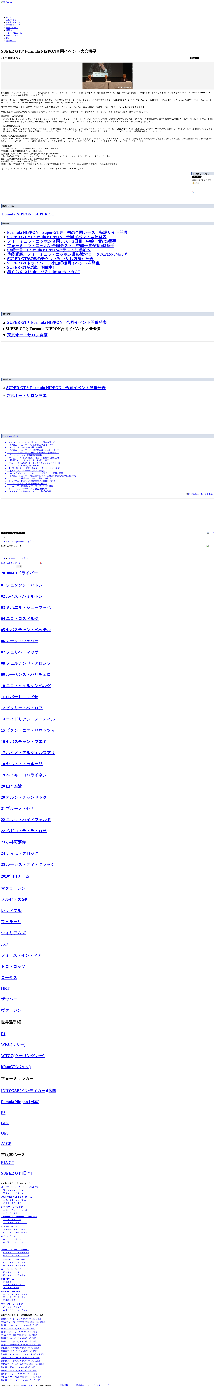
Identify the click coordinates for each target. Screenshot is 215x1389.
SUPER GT (44, 214)
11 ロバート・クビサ (19, 697)
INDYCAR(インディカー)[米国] (29, 1090)
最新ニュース (12, 28)
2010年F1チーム (15, 876)
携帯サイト (11, 41)
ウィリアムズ (13, 933)
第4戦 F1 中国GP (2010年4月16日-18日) (18, 1328)
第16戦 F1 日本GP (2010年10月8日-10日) (18, 1367)
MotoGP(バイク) (16, 1066)
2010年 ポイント (13, 22)
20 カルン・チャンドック (24, 797)
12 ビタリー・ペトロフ (22, 708)
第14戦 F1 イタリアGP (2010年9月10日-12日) (20, 1361)
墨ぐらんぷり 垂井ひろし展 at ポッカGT (43, 272)
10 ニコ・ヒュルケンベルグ (26, 685)
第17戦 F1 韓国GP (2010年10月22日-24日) (19, 1370)
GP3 (5, 1133)
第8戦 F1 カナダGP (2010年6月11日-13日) (19, 1341)
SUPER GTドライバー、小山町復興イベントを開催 (53, 263)
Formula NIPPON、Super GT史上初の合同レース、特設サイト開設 (67, 232)
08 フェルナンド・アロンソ (26, 663)
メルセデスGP (14, 899)
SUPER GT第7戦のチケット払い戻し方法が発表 (50, 258)
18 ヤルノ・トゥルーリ (22, 764)
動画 (8, 38)
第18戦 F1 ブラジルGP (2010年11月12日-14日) (21, 1377)
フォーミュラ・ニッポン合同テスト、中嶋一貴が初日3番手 (60, 245)
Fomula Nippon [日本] (20, 1101)
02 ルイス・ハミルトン (22, 596)
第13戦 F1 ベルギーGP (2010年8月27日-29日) (20, 1358)
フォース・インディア (21, 955)
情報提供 (80, 1385)
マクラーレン (13, 888)
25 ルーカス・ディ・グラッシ (28, 864)
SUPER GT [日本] (16, 1173)
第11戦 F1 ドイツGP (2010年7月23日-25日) (19, 1351)
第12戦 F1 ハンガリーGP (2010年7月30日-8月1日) (22, 1354)
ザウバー (9, 999)
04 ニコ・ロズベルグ (20, 618)
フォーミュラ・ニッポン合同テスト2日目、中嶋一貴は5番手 (61, 241)
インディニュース (14, 33)
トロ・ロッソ (13, 966)
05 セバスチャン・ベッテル (26, 629)
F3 (3, 1112)
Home (8, 17)
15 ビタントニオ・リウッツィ (28, 730)
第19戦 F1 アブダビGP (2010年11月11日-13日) (21, 1380)
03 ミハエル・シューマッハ (26, 607)
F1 (3, 1033)
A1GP (6, 1143)
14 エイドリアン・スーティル (28, 719)
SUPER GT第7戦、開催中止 (32, 267)
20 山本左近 (11, 786)
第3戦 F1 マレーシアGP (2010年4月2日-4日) (20, 1325)
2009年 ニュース (13, 25)
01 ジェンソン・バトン (22, 585)
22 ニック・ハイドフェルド (26, 819)
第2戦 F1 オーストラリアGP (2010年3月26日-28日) (23, 1322)
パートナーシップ (100, 1385)
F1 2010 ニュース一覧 (10, 436)
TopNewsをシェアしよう (12, 563)
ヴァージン (11, 1010)
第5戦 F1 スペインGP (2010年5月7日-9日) (19, 1332)
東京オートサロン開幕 (27, 335)
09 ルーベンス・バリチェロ (26, 674)
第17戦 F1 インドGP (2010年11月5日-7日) (19, 1374)
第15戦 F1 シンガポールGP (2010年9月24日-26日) (22, 1364)
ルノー (7, 944)
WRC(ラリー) (13, 1044)
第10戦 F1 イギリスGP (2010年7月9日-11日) (20, 1348)
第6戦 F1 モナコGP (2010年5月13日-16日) (19, 1335)
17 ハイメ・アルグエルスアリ (28, 752)
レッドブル (11, 910)
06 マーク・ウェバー (19, 641)
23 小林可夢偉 (13, 842)
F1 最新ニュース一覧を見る (200, 494)
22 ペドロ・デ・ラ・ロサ (24, 831)
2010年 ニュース (13, 20)
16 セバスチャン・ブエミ (24, 741)
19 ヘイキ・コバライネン (24, 775)
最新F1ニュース (13, 30)
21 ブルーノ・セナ (17, 808)
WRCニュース (12, 35)
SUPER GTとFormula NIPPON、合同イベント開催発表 (57, 237)
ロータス (9, 977)
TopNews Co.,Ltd (27, 1385)
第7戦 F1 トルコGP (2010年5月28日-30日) (19, 1338)
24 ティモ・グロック (20, 853)
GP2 (5, 1123)
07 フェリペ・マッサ (20, 652)
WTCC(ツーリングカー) (23, 1055)
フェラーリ (11, 921)
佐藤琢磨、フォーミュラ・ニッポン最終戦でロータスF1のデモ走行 (68, 254)
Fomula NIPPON (17, 214)
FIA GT (7, 1162)
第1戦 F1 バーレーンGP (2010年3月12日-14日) (21, 1319)
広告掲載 (64, 1385)
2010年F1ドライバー (19, 573)
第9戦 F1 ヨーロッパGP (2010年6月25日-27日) (21, 1345)
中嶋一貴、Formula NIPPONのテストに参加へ (49, 250)
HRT (5, 988)
